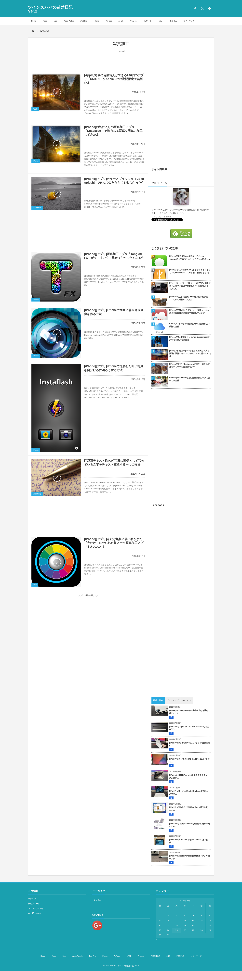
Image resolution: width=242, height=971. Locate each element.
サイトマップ (188, 21)
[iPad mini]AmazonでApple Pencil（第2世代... (188, 841)
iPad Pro (83, 21)
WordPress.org (34, 913)
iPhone (96, 21)
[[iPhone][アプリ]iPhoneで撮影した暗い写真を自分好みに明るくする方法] (56, 408)
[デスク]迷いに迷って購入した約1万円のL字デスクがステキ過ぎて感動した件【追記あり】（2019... (189, 286)
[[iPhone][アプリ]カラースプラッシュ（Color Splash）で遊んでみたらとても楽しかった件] (56, 193)
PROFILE (173, 21)
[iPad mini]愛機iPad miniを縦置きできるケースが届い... (189, 776)
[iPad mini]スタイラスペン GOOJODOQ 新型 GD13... (189, 728)
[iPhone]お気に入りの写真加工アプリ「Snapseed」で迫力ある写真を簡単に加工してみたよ (113, 130)
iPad (35, 585)
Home (33, 21)
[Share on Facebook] (195, 8)
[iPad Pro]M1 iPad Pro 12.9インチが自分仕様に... (189, 744)
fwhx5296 (157, 210)
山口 (160, 21)
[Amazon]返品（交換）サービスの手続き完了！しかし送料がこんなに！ (188, 298)
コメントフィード (36, 908)
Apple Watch (69, 21)
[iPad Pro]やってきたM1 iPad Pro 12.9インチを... (189, 760)
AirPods (109, 21)
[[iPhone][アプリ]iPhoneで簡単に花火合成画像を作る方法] (56, 333)
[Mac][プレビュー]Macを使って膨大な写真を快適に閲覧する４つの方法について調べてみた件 (190, 353)
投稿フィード (34, 903)
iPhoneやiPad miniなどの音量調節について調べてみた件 (189, 379)
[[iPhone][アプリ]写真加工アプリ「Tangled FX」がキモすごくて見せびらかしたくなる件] (56, 277)
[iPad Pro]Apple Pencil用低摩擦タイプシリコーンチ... (189, 857)
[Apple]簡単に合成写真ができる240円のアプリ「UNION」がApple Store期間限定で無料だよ (114, 79)
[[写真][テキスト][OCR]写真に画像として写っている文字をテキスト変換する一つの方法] (56, 477)
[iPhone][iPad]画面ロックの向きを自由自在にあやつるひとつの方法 (189, 338)
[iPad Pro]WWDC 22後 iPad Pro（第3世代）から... (189, 808)
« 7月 (158, 939)
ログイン (32, 898)
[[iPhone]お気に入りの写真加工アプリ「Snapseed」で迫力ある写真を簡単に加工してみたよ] (56, 144)
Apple (45, 21)
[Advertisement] (88, 61)
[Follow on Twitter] (202, 8)
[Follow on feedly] (209, 8)
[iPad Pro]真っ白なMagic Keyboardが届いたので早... (189, 792)
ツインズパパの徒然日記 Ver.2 (50, 9)
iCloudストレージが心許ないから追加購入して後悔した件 (190, 325)
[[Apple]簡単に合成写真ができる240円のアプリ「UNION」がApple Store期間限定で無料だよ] (56, 92)
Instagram (37, 208)
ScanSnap (37, 494)
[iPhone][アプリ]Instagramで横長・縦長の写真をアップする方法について (189, 365)
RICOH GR (147, 21)
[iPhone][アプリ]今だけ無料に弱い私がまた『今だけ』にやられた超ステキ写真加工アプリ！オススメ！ (113, 542)
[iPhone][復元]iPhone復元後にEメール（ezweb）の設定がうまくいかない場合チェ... (189, 257)
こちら (164, 216)
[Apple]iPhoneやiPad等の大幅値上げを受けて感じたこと (189, 711)
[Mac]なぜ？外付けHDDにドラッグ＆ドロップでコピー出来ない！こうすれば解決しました (190, 271)
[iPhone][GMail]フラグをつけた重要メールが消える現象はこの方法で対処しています (189, 311)
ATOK (121, 21)
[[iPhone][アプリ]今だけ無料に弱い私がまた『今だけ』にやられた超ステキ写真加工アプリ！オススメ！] (56, 562)
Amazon (133, 21)
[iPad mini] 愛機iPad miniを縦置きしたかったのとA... (189, 825)
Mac (55, 21)
